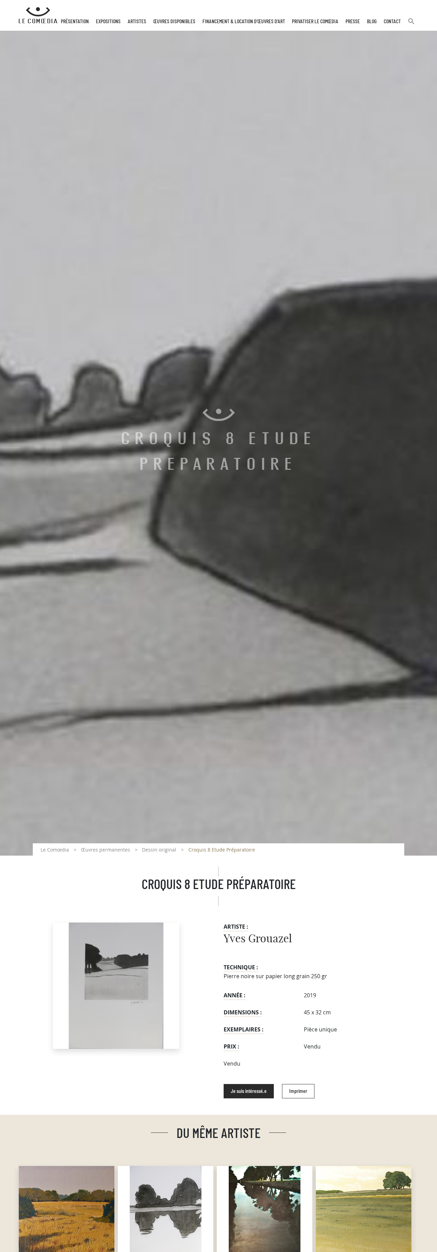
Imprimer (298, 1091)
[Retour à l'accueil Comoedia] (38, 15)
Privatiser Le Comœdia (315, 21)
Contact (392, 21)
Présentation (75, 21)
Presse (353, 21)
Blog (372, 21)
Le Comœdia (55, 849)
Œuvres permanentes (105, 849)
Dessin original (159, 849)
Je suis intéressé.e (249, 1091)
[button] (411, 24)
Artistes (137, 21)
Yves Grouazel (258, 938)
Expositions (108, 21)
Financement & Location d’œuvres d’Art (243, 21)
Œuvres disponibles (174, 21)
